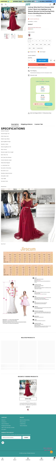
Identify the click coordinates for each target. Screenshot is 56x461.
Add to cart (42, 60)
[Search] (6, 4)
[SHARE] (54, 60)
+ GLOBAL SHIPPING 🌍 (26, 1)
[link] (9, 366)
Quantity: (30, 57)
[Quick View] (35, 384)
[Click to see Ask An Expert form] (48, 449)
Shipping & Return (27, 124)
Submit (26, 437)
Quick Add (28, 398)
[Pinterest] (3, 442)
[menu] (2, 4)
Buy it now (41, 64)
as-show (28, 410)
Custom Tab (39, 124)
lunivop (28, 401)
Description (15, 124)
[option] (13, 18)
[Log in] (50, 4)
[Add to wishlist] (51, 60)
